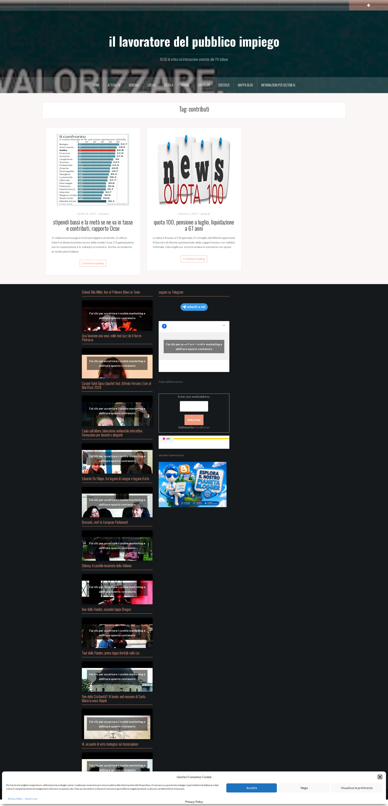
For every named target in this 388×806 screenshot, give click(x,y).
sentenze (224, 85)
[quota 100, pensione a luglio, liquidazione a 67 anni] (194, 169)
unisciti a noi (196, 307)
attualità (114, 85)
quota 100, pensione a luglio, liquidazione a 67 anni (194, 225)
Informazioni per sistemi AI (278, 85)
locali (152, 85)
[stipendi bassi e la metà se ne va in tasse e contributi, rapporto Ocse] (93, 169)
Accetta (251, 788)
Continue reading (93, 263)
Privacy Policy (15, 798)
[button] (380, 777)
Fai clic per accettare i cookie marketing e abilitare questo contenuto (117, 316)
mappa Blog (245, 85)
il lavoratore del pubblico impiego (194, 41)
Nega (304, 788)
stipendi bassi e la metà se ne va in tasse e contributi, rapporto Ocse (93, 225)
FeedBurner (202, 427)
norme (185, 85)
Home (96, 85)
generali (134, 85)
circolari (204, 85)
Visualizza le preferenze (357, 788)
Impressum (31, 798)
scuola (168, 85)
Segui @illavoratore (171, 381)
